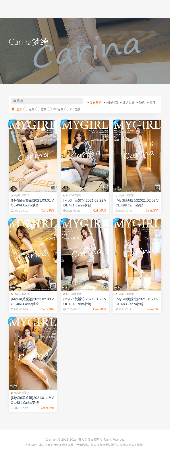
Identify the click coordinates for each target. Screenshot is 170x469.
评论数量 (128, 102)
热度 (152, 102)
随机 (142, 102)
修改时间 (112, 102)
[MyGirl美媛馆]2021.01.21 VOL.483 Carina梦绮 (137, 302)
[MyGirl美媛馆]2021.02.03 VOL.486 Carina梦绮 (32, 302)
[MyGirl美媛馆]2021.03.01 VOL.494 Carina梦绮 (32, 203)
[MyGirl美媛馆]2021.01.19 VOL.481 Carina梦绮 (32, 400)
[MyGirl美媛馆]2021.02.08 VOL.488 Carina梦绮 (137, 203)
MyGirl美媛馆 (21, 195)
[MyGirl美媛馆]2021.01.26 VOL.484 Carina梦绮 (84, 302)
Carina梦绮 (47, 210)
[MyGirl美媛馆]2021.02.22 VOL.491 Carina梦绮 (84, 203)
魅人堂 (82, 439)
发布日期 (95, 102)
